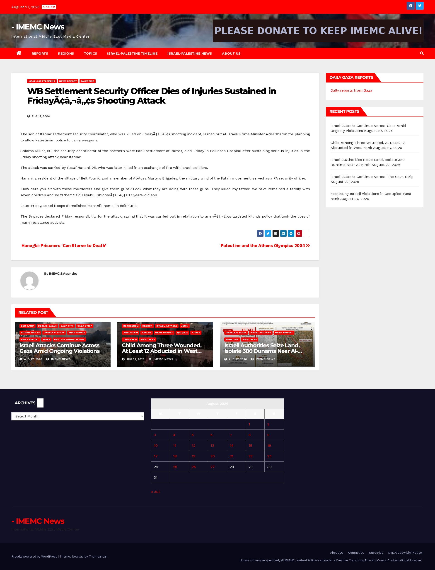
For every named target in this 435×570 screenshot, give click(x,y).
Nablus (146, 332)
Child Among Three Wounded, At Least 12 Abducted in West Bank (161, 351)
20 (212, 456)
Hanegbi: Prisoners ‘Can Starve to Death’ (63, 245)
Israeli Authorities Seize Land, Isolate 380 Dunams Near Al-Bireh (262, 351)
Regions (66, 53)
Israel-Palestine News (189, 53)
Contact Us (356, 552)
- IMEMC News (37, 27)
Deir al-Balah (47, 326)
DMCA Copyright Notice (405, 552)
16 (269, 445)
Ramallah (232, 339)
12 (193, 445)
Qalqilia (182, 332)
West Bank (147, 339)
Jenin (184, 326)
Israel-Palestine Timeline (132, 53)
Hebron (147, 326)
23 (269, 456)
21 (231, 456)
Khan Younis (76, 332)
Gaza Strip (84, 326)
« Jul (155, 492)
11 (174, 445)
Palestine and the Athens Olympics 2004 (263, 245)
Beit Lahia (27, 326)
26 (194, 467)
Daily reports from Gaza (351, 90)
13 (212, 445)
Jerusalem (130, 332)
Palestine (87, 81)
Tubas (196, 332)
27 (212, 467)
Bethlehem (130, 326)
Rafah (46, 339)
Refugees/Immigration (69, 339)
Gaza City (66, 326)
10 (156, 445)
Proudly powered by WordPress (34, 556)
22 (251, 456)
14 (232, 445)
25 (175, 467)
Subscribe (376, 552)
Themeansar (98, 556)
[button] (422, 53)
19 (193, 456)
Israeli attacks (54, 332)
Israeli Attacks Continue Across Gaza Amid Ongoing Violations (59, 348)
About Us (231, 53)
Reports (40, 53)
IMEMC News (60, 359)
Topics (90, 53)
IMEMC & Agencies (63, 274)
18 (175, 456)
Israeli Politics (260, 332)
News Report (68, 81)
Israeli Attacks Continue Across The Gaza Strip (372, 177)
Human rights (30, 332)
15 (250, 445)
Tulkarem (130, 339)
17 (156, 456)
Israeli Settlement (42, 81)
